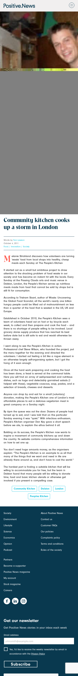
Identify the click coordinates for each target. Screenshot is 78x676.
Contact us (46, 519)
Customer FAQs (49, 525)
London (59, 488)
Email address (11, 635)
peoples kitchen (39, 496)
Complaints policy (50, 537)
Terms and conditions (52, 543)
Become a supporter (15, 565)
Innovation (15, 246)
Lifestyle (8, 525)
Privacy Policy (38, 653)
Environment (10, 519)
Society (26, 246)
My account (10, 578)
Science (8, 531)
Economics (9, 537)
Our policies (47, 531)
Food (6, 246)
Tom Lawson (18, 240)
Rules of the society (51, 549)
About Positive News (52, 513)
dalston (45, 488)
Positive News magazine (17, 571)
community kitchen (24, 488)
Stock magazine (12, 584)
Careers (8, 590)
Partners (8, 559)
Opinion (8, 543)
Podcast (8, 549)
